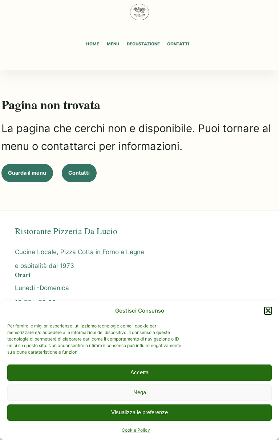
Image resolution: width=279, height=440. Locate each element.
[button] (268, 310)
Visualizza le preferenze (139, 412)
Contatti (178, 44)
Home (92, 44)
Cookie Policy (136, 430)
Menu (113, 44)
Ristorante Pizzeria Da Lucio (66, 231)
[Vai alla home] (139, 12)
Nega (139, 392)
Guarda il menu (27, 173)
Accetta (139, 372)
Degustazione (143, 44)
